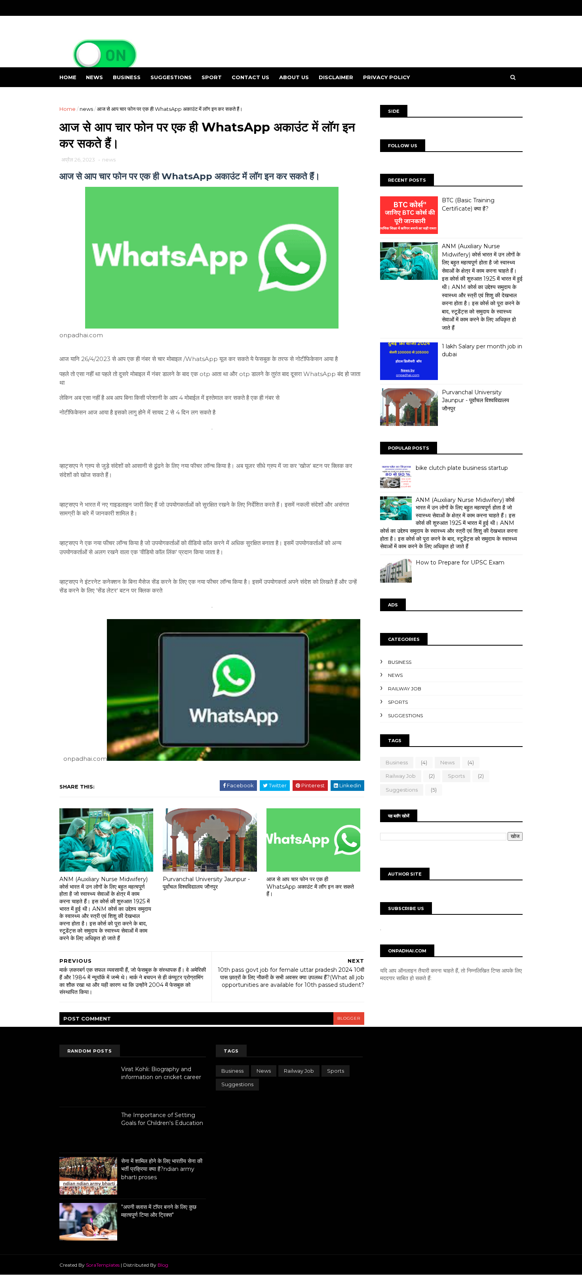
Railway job (404, 689)
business (127, 77)
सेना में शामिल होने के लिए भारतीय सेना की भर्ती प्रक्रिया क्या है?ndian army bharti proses (161, 1169)
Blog (163, 1265)
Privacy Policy (386, 77)
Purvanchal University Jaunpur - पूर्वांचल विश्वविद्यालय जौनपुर (206, 883)
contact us (250, 77)
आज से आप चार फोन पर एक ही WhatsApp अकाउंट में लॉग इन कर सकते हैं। (310, 886)
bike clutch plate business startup (462, 467)
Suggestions (405, 715)
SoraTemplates (103, 1265)
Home (67, 77)
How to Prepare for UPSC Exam (460, 562)
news (94, 77)
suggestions (171, 77)
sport (212, 77)
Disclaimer (336, 77)
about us (294, 77)
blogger (348, 1018)
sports (398, 702)
